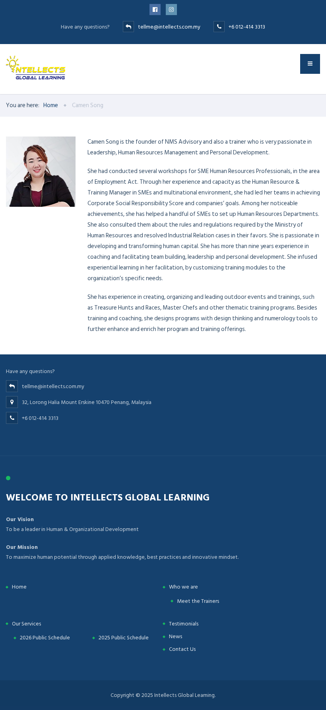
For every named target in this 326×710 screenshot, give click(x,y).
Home (19, 586)
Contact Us (182, 649)
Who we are (183, 586)
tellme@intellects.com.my (169, 26)
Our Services (26, 623)
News (175, 636)
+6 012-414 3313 (247, 26)
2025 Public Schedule (124, 637)
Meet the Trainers (198, 601)
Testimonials (183, 623)
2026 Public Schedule (45, 637)
